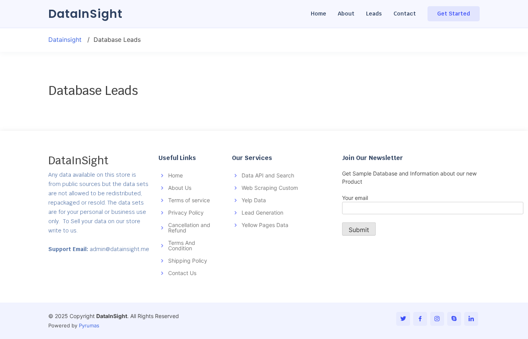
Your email (355, 197)
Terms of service (189, 200)
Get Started (453, 13)
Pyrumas (89, 325)
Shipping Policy (187, 260)
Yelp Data (254, 200)
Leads (374, 13)
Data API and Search (268, 175)
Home (318, 13)
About (346, 13)
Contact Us (182, 273)
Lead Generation (262, 212)
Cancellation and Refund (189, 228)
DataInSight (85, 13)
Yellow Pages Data (265, 225)
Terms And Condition (181, 245)
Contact (404, 13)
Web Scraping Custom (270, 187)
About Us (179, 187)
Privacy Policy (186, 212)
